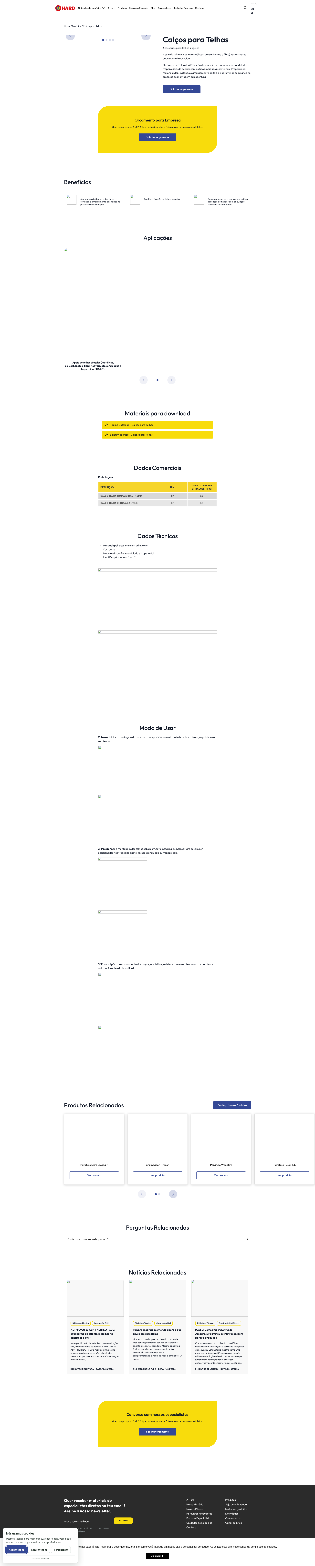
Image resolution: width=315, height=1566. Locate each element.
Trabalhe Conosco (183, 8)
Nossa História (194, 1504)
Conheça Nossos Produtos (232, 1105)
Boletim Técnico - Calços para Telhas (131, 434)
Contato (199, 8)
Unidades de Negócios (89, 8)
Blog (153, 8)
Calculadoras (164, 8)
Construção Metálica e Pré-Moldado (230, 1323)
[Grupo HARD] (65, 8)
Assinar (123, 1520)
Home (67, 26)
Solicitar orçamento (181, 89)
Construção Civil (101, 1323)
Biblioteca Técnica (81, 1323)
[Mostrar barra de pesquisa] (245, 8)
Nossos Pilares (194, 1509)
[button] (146, 35)
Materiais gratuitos (236, 1509)
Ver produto (94, 1175)
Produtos (122, 8)
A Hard (111, 8)
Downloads (231, 1513)
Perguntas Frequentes (199, 1513)
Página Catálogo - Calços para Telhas (131, 424)
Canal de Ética (233, 1522)
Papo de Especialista (198, 1518)
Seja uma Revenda (138, 8)
